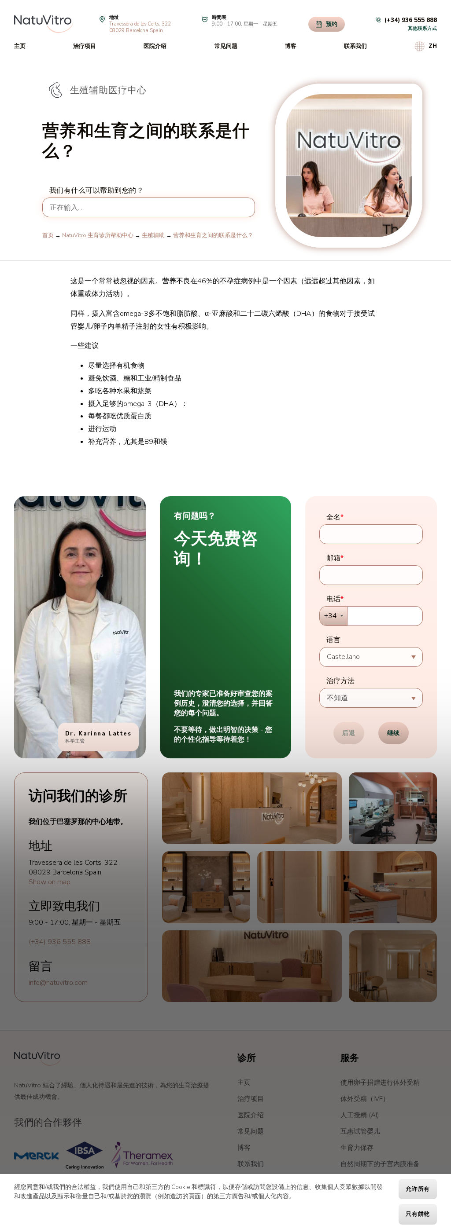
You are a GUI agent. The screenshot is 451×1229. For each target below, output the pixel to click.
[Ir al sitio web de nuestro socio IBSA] (85, 1155)
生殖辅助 (153, 235)
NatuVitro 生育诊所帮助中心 (97, 235)
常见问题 (225, 46)
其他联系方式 (422, 28)
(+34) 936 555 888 (60, 942)
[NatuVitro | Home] (37, 1059)
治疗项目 (84, 46)
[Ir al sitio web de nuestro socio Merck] (36, 1155)
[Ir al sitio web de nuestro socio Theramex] (142, 1155)
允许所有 (418, 1189)
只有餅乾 (418, 1214)
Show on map (49, 882)
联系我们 (355, 46)
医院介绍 (155, 46)
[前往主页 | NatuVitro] (43, 24)
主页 (20, 46)
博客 (290, 46)
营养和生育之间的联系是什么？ (213, 235)
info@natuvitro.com (58, 983)
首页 (48, 235)
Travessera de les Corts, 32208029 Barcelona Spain (140, 27)
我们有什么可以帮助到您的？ (96, 190)
